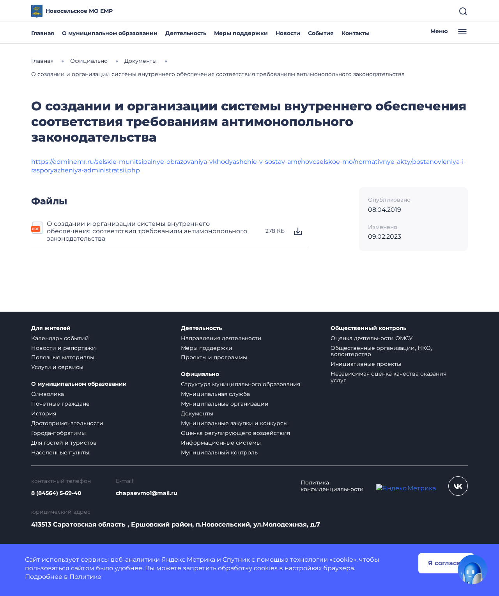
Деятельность (185, 33)
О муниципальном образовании (109, 33)
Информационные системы (221, 442)
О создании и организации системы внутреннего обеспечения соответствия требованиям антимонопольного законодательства (147, 231)
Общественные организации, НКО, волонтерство (381, 351)
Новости (288, 33)
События (321, 33)
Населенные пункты (60, 452)
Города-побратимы (58, 432)
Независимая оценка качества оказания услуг (388, 377)
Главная (42, 33)
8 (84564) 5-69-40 (56, 493)
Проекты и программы (214, 357)
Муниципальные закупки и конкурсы (234, 423)
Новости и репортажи (63, 347)
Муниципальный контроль (219, 452)
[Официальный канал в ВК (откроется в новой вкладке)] (458, 486)
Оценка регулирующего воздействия (235, 432)
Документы (197, 413)
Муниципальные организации (225, 403)
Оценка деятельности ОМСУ (372, 338)
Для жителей (51, 328)
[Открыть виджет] (472, 569)
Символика (47, 393)
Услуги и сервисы (57, 367)
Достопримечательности (67, 423)
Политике (85, 576)
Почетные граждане (60, 403)
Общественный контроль (368, 328)
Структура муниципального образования (240, 384)
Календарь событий (60, 338)
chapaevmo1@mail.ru (146, 493)
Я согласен (446, 563)
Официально (200, 374)
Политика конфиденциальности (332, 486)
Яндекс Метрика (188, 559)
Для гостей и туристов (64, 442)
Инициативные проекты (366, 363)
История (43, 413)
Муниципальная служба (215, 393)
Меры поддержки (241, 33)
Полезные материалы (62, 357)
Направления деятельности (221, 338)
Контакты (356, 33)
